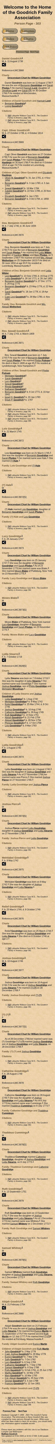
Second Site (28, 1440)
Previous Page (22, 52)
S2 (9, 116)
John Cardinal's (18, 1440)
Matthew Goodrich (9, 1434)
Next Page (34, 52)
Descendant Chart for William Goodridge (29, 78)
